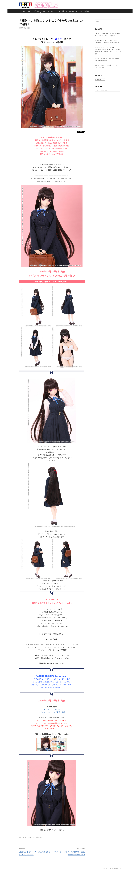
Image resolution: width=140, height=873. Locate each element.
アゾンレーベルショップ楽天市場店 (52, 712)
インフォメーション (49, 11)
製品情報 (36, 11)
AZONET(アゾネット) (52, 709)
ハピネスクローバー (28, 837)
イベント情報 (60, 11)
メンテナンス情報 (83, 11)
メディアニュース (71, 11)
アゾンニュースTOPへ (25, 11)
